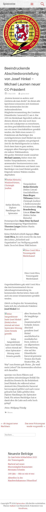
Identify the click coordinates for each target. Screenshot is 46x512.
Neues (10, 412)
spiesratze (25, 94)
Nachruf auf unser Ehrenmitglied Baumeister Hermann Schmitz (20, 467)
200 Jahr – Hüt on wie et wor (21, 474)
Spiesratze (9, 3)
